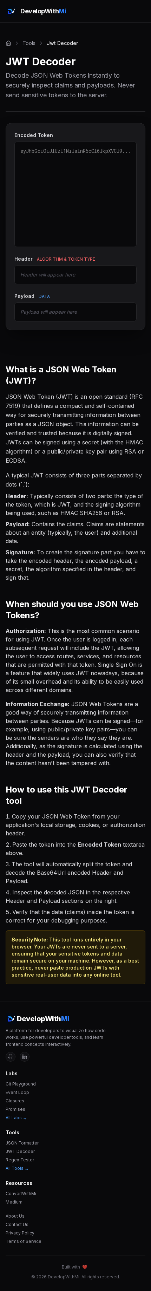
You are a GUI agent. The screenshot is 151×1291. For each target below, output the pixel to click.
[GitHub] (10, 1057)
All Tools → (17, 1168)
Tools (28, 43)
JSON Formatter (22, 1143)
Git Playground (21, 1084)
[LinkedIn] (24, 1057)
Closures (15, 1100)
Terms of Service (23, 1241)
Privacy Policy (20, 1232)
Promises (15, 1109)
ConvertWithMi (21, 1193)
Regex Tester (20, 1159)
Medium (14, 1202)
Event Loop (17, 1092)
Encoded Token (33, 135)
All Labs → (16, 1117)
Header (54, 259)
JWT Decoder (20, 1151)
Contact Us (17, 1224)
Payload (32, 296)
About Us (15, 1216)
